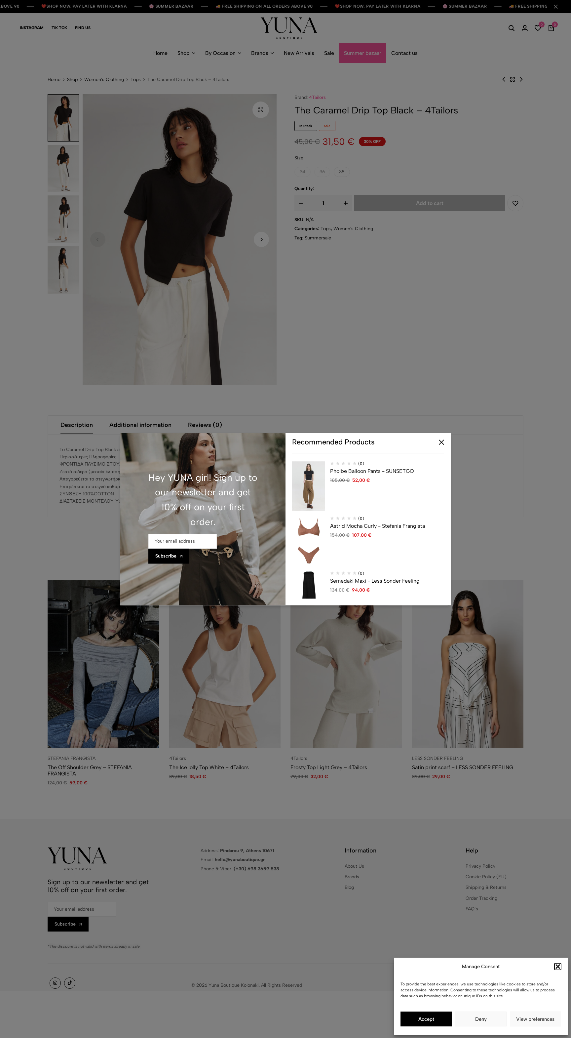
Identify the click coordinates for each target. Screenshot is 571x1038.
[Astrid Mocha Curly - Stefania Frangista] (308, 541)
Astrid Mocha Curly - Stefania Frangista (377, 526)
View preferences (535, 1019)
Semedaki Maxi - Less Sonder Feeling (375, 581)
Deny (481, 1019)
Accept (426, 1019)
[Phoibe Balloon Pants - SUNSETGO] (308, 486)
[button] (557, 966)
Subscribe (165, 556)
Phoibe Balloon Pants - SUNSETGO (372, 471)
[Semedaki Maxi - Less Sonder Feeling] (308, 596)
